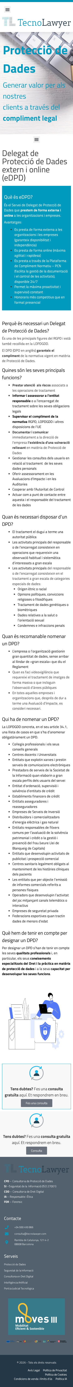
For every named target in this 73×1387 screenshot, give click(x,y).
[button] (7, 9)
